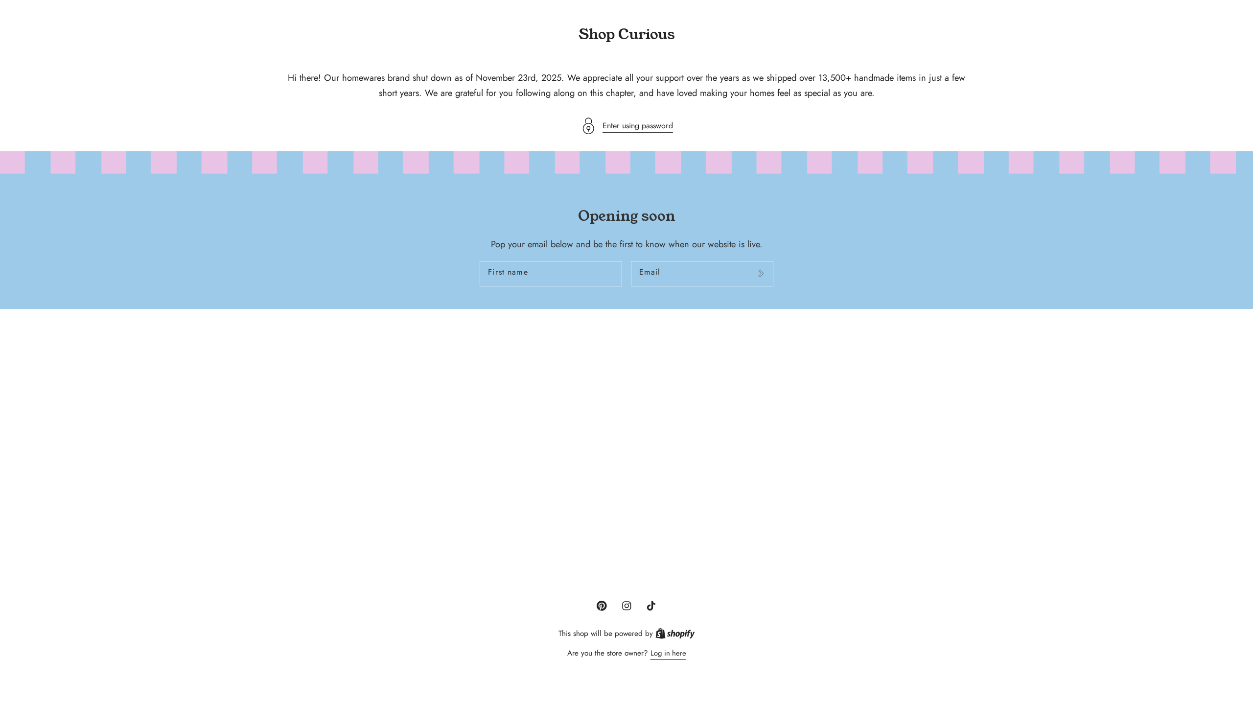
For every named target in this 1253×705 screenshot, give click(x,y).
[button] (626, 126)
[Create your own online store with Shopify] (675, 633)
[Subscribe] (760, 273)
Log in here (668, 653)
